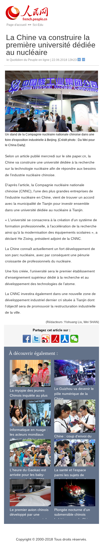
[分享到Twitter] (36, 339)
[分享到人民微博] (55, 339)
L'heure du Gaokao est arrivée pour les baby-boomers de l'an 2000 (28, 475)
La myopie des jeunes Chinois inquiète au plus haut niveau (29, 395)
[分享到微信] (74, 339)
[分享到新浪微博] (46, 339)
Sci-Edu (37, 25)
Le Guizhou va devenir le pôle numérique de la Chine (74, 393)
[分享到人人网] (65, 339)
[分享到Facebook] (27, 339)
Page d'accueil (16, 25)
